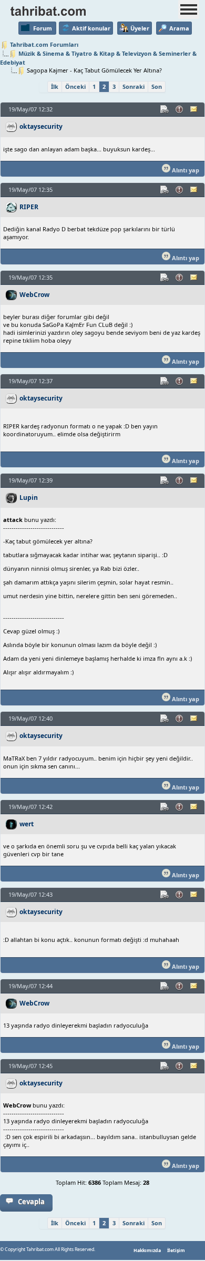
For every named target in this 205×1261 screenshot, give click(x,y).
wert (26, 823)
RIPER (28, 206)
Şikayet (179, 109)
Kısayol (165, 109)
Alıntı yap (184, 170)
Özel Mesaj (194, 109)
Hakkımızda (147, 1250)
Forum (43, 28)
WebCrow (34, 294)
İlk (54, 86)
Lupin (28, 497)
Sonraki (133, 86)
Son (156, 86)
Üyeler (139, 28)
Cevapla (31, 1201)
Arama (179, 28)
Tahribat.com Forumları (44, 44)
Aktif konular (91, 28)
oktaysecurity (41, 126)
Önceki (75, 86)
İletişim (176, 1250)
